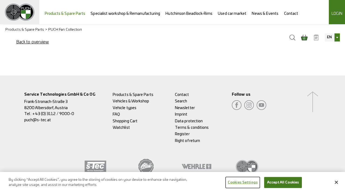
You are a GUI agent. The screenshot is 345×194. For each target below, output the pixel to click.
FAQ (116, 114)
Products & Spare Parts (65, 14)
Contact (291, 14)
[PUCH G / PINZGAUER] (19, 12)
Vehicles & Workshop (131, 101)
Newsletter (185, 108)
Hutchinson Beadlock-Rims (188, 14)
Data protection (189, 121)
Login (337, 14)
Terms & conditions (192, 128)
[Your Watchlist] (316, 37)
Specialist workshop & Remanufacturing (125, 14)
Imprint (181, 114)
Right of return (187, 141)
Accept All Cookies (283, 182)
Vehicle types (124, 108)
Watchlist (121, 128)
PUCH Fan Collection (65, 30)
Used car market (232, 14)
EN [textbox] (329, 37)
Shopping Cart (125, 121)
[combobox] (332, 37)
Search (181, 101)
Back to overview (32, 42)
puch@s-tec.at (37, 120)
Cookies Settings (243, 182)
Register (182, 134)
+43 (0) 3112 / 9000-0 (53, 114)
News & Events (265, 14)
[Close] (336, 182)
